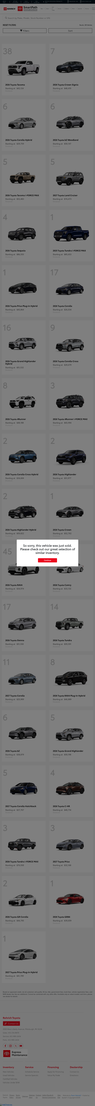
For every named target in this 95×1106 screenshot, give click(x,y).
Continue (47, 560)
